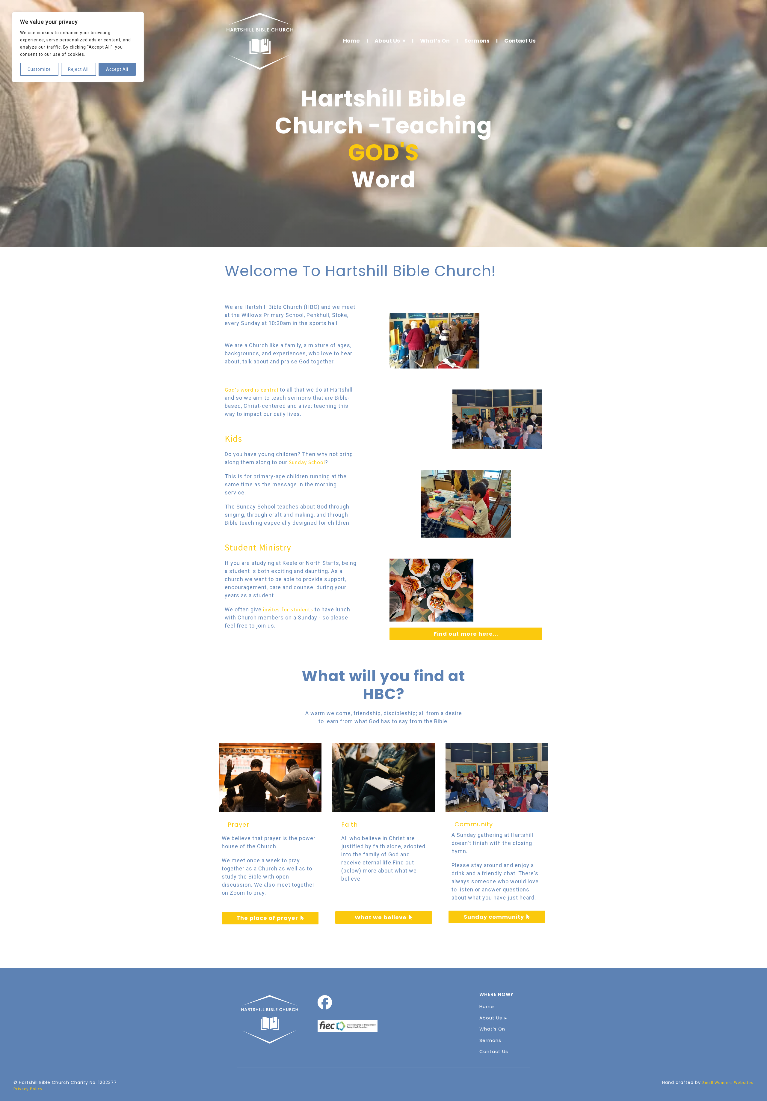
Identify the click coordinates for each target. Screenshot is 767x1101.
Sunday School (307, 462)
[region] (78, 47)
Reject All (78, 69)
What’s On (435, 40)
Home (351, 40)
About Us (387, 40)
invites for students (287, 609)
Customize (39, 69)
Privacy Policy (28, 1088)
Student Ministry (258, 547)
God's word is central (251, 389)
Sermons (477, 40)
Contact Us (520, 40)
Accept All (117, 69)
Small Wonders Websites (728, 1082)
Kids (233, 438)
